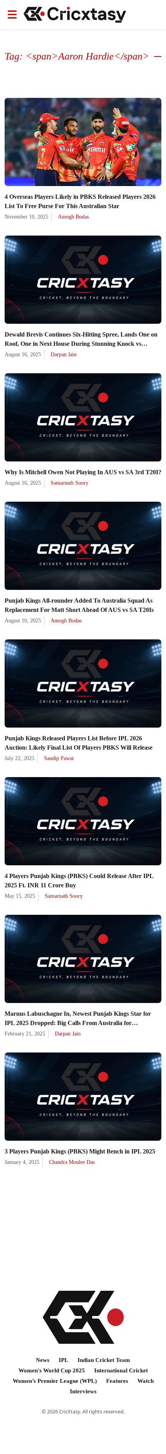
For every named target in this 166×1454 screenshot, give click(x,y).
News (42, 1360)
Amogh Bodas (73, 217)
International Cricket (121, 1370)
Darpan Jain (63, 354)
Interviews (83, 1391)
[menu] (12, 14)
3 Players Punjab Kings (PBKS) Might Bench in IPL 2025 (80, 1151)
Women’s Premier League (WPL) (55, 1381)
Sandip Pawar (59, 758)
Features (117, 1381)
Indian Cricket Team (104, 1360)
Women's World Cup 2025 (52, 1370)
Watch (145, 1381)
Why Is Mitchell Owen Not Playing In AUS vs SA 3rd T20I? (83, 472)
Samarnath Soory (69, 483)
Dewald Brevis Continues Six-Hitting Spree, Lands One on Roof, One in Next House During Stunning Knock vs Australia (81, 343)
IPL (63, 1360)
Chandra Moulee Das (72, 1162)
